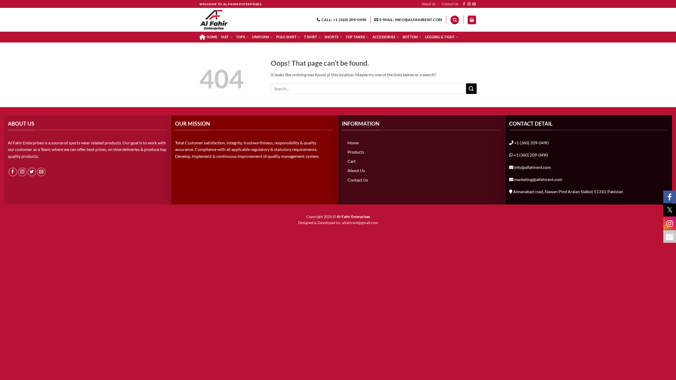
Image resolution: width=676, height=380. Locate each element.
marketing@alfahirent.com (538, 179)
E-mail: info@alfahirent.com (410, 20)
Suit (225, 37)
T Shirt (310, 37)
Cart (352, 161)
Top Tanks (355, 37)
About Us (429, 4)
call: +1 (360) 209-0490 (344, 20)
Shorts (332, 37)
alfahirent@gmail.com (360, 222)
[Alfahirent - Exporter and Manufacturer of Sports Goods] (225, 20)
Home (212, 37)
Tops (240, 37)
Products (356, 151)
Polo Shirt (286, 37)
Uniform (260, 37)
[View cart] (472, 20)
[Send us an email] (474, 4)
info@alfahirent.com (532, 167)
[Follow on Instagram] (469, 4)
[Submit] (471, 88)
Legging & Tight (440, 37)
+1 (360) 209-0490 (531, 142)
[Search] (454, 20)
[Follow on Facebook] (464, 4)
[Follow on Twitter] (31, 172)
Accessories (384, 37)
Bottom (410, 37)
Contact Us (450, 4)
